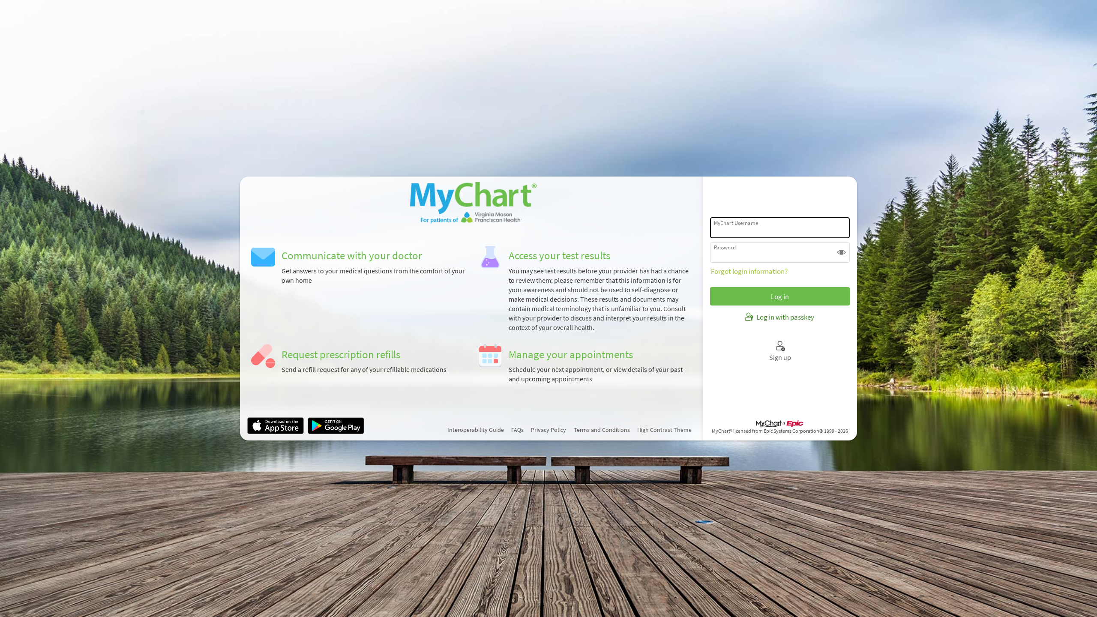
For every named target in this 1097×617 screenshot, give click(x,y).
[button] (841, 252)
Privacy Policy (548, 430)
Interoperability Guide (475, 430)
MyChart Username (736, 222)
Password (725, 247)
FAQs (517, 430)
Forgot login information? (749, 271)
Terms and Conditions (602, 430)
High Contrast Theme (664, 430)
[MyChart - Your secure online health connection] (471, 202)
